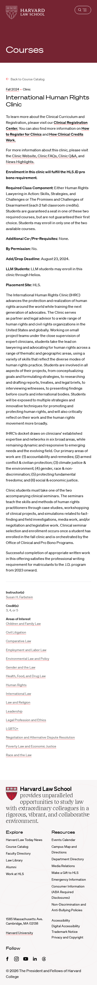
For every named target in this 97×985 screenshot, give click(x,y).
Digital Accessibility (66, 926)
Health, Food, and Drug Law (26, 676)
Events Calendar (63, 840)
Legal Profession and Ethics (26, 720)
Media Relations (63, 866)
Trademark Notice (65, 932)
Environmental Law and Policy (27, 659)
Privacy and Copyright (67, 937)
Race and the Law (19, 755)
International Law (18, 694)
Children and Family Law (23, 623)
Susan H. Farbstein (19, 597)
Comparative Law (18, 641)
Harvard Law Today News (24, 840)
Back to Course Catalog (27, 79)
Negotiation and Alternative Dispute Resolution (40, 737)
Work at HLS (15, 874)
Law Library (14, 860)
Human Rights (16, 685)
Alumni (11, 867)
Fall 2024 (12, 89)
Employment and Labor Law (26, 650)
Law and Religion (18, 702)
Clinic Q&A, (67, 155)
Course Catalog (17, 846)
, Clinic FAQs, (47, 155)
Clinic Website (23, 155)
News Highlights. (20, 161)
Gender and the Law (20, 667)
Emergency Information (69, 879)
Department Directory (68, 859)
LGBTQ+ (12, 729)
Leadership (14, 711)
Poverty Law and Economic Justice (31, 746)
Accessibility (61, 920)
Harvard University (19, 933)
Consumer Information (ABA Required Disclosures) (68, 892)
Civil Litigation (16, 632)
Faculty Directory (18, 853)
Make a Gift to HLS (65, 873)
